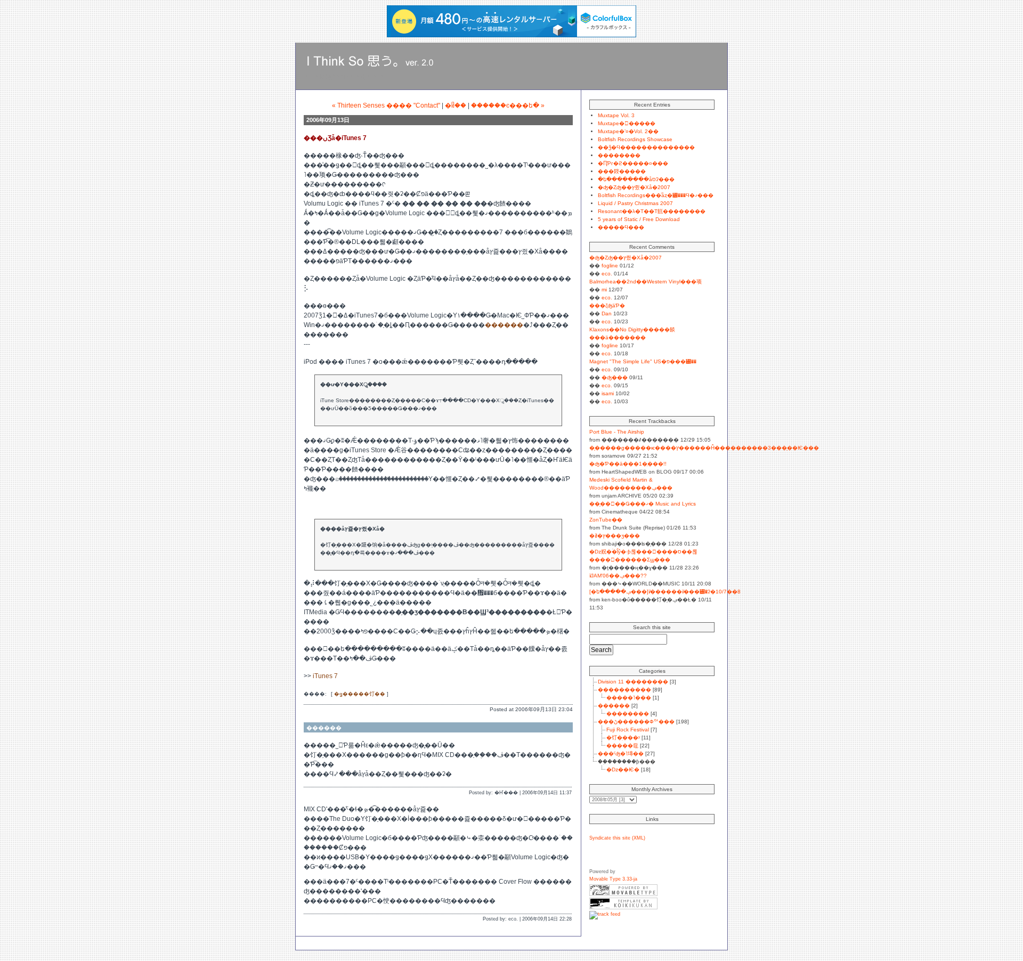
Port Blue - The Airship (616, 432)
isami (608, 393)
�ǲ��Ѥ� (622, 769)
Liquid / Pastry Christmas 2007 (635, 203)
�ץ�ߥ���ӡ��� (614, 536)
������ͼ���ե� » (508, 105)
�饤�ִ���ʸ (623, 737)
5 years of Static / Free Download (639, 219)
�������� (619, 155)
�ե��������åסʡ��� (636, 179)
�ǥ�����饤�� (359, 694)
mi (604, 289)
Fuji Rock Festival (627, 729)
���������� (624, 690)
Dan (607, 313)
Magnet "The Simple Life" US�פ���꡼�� (642, 361)
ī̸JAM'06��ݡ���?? (618, 576)
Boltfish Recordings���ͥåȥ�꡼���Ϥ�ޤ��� (655, 195)
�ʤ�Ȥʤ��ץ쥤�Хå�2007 (634, 187)
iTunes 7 (325, 676)
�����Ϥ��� (621, 227)
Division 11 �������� (633, 682)
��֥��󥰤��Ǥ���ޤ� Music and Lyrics (642, 504)
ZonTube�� (605, 520)
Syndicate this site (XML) (617, 838)
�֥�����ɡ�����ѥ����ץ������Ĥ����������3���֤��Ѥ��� (704, 448)
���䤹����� (622, 171)
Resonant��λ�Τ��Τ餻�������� (651, 211)
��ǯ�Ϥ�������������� (646, 147)
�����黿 (622, 745)
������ (504, 325)
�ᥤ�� (455, 105)
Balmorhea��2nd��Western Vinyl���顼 (645, 281)
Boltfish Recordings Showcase (635, 139)
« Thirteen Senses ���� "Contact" (386, 105)
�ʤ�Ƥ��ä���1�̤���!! (628, 464)
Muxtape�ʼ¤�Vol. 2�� (628, 131)
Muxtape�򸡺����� (626, 123)
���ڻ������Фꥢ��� (636, 721)
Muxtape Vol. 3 (616, 115)
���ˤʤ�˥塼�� (621, 753)
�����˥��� (628, 698)
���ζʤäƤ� (607, 305)
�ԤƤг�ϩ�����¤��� (633, 163)
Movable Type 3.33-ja (613, 879)
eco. (607, 273)
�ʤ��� (615, 377)
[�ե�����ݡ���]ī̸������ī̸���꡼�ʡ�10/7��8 (665, 591)
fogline (610, 265)
